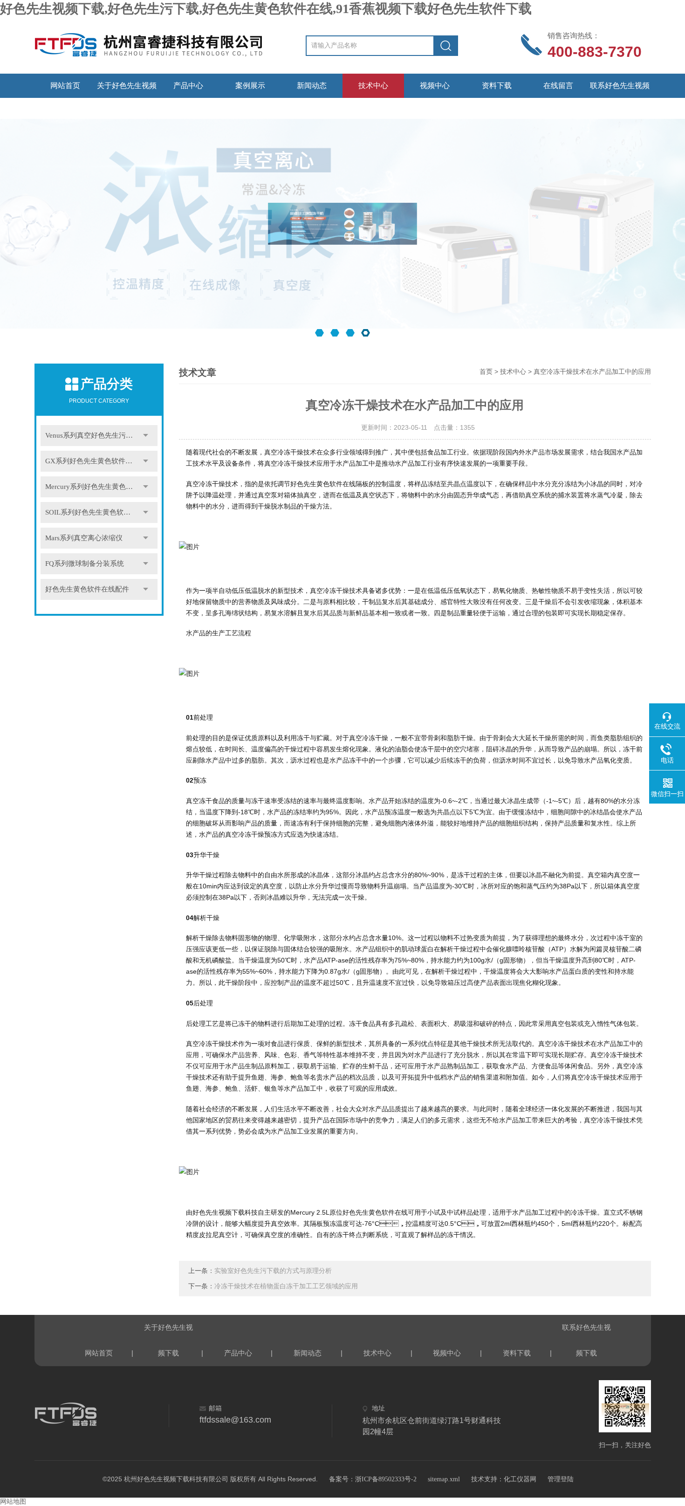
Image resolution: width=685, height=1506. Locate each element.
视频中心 (435, 85)
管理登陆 (561, 1479)
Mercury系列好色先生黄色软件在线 (99, 486)
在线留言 (558, 85)
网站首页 (65, 85)
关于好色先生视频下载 (127, 90)
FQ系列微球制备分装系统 (84, 563)
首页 (486, 371)
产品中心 (188, 85)
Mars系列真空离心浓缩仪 (84, 538)
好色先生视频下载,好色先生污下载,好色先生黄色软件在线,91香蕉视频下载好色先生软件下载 (266, 8)
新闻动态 (312, 85)
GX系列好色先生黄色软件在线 (92, 461)
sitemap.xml (444, 1479)
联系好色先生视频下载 (620, 90)
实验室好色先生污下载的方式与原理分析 (273, 1270)
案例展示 (250, 85)
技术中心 (373, 85)
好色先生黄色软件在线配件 (87, 589)
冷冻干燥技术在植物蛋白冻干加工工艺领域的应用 (286, 1286)
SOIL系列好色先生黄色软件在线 (94, 512)
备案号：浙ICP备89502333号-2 (373, 1479)
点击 (146, 435)
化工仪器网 (520, 1479)
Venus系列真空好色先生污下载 (92, 435)
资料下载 (497, 85)
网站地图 (13, 1501)
